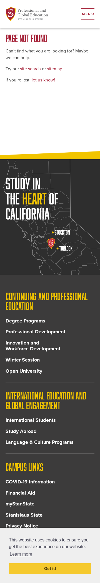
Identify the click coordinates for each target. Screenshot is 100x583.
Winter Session (23, 360)
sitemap (54, 69)
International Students (31, 420)
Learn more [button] (21, 554)
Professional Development (35, 332)
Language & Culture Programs (40, 442)
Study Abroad (21, 431)
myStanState (20, 504)
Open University (24, 371)
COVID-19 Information (30, 482)
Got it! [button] (50, 568)
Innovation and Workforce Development (33, 346)
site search (30, 69)
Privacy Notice (22, 526)
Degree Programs (25, 321)
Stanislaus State (24, 515)
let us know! (43, 80)
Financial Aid (20, 493)
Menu (88, 14)
